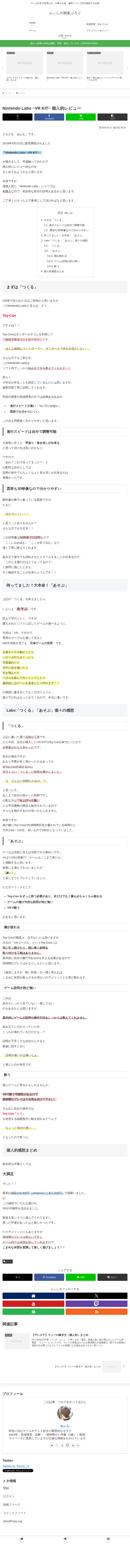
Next (127, 68)
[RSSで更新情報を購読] (96, 1311)
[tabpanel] (24, 67)
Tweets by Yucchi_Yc (16, 1466)
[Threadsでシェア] (50, 1099)
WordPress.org (12, 1521)
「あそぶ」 (55, 250)
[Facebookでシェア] (21, 1099)
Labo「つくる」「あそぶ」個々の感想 (66, 240)
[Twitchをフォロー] (96, 1304)
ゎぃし (65, 1425)
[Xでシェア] (21, 1090)
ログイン (9, 1496)
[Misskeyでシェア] (108, 1090)
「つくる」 (55, 245)
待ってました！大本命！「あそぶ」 (64, 235)
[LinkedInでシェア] (65, 1107)
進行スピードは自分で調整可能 (67, 225)
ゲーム (9, 1261)
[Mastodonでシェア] (50, 1090)
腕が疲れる (60, 255)
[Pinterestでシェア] (36, 1107)
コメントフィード (14, 1513)
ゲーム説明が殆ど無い (67, 261)
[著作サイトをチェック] (33, 1296)
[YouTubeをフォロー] (33, 1304)
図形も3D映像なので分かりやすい (69, 230)
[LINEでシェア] (108, 1099)
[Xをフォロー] (96, 1296)
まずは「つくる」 (54, 220)
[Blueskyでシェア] (79, 1090)
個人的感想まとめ (54, 271)
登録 (6, 1488)
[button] (112, 117)
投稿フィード (11, 1504)
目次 (60, 212)
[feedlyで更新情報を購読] (33, 1311)
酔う (56, 266)
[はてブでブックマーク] (79, 1099)
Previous (2, 68)
